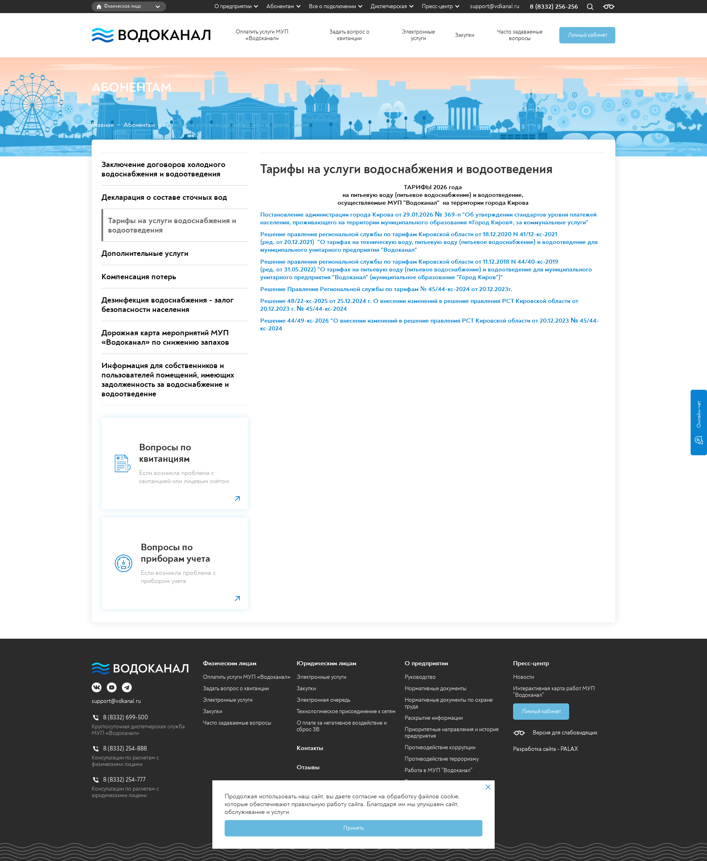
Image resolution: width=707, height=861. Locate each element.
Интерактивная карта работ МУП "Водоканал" (554, 691)
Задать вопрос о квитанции (349, 35)
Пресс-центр (437, 6)
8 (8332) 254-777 (124, 780)
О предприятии (233, 6)
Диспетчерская (389, 6)
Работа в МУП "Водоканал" (439, 770)
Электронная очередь (323, 699)
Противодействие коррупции (440, 747)
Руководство (420, 676)
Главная (103, 125)
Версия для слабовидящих (565, 733)
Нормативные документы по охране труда (449, 703)
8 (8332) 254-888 (125, 749)
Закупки (464, 35)
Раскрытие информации (434, 717)
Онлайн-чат (699, 414)
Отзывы (308, 767)
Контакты (310, 748)
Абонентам (280, 6)
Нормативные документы (435, 688)
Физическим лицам (230, 663)
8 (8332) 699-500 (125, 717)
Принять (353, 828)
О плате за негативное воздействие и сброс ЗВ (342, 726)
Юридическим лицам (326, 663)
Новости (523, 676)
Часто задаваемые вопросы (520, 35)
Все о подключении (332, 6)
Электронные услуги (418, 35)
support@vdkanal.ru (494, 6)
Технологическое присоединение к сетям (346, 711)
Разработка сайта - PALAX (545, 749)
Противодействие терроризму (442, 758)
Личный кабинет (587, 35)
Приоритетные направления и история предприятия (452, 732)
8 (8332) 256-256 (554, 7)
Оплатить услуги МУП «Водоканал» (262, 35)
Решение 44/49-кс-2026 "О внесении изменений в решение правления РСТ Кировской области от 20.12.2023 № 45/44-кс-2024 (429, 324)
